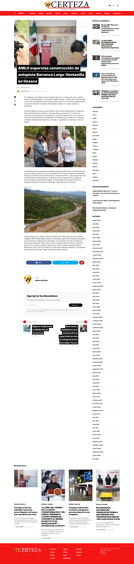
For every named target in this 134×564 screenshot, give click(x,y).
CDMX (94, 118)
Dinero (95, 128)
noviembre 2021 (98, 403)
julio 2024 (96, 293)
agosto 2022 (96, 372)
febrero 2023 (97, 352)
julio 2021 (96, 417)
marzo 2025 (96, 279)
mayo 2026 (96, 231)
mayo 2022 (96, 383)
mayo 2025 (96, 272)
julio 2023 (96, 334)
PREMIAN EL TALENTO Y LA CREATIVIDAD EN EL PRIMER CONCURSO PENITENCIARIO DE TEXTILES (110, 94)
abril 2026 (96, 234)
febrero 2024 (97, 310)
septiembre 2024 (98, 286)
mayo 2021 (96, 424)
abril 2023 (96, 345)
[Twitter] (113, 5)
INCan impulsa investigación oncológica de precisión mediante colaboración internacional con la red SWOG (110, 60)
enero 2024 (96, 314)
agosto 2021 (96, 414)
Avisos (95, 115)
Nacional (95, 160)
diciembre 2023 (97, 317)
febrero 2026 (97, 241)
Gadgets (95, 142)
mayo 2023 (96, 341)
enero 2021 (96, 438)
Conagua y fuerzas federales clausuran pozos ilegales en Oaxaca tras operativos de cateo (25, 511)
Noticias (95, 163)
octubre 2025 (97, 255)
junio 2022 (96, 379)
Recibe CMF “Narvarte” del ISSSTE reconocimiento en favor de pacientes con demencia (110, 28)
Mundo (95, 156)
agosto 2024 (96, 289)
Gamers (95, 146)
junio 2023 (96, 338)
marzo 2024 (96, 307)
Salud (94, 173)
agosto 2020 (96, 455)
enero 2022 (96, 396)
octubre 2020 (97, 448)
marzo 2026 (96, 237)
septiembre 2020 (98, 452)
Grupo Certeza (41, 280)
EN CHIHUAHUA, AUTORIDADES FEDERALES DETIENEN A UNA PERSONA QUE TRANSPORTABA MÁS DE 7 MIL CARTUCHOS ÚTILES (108, 513)
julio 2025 (96, 265)
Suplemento (67, 558)
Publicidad (103, 553)
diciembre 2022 (97, 358)
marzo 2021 (96, 431)
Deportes (95, 125)
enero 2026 (96, 244)
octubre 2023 (97, 324)
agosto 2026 (96, 220)
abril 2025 (96, 275)
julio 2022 (96, 376)
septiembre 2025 (98, 258)
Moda (94, 153)
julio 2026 (96, 224)
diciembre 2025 (97, 248)
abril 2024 (96, 303)
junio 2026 (96, 227)
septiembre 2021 (98, 410)
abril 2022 (96, 386)
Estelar (95, 139)
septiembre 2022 (98, 369)
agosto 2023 (96, 331)
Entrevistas (96, 135)
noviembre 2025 (98, 251)
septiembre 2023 (98, 327)
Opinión (52, 558)
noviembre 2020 (98, 445)
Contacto (102, 552)
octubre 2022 (97, 365)
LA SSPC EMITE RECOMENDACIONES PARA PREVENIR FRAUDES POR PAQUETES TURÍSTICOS (110, 44)
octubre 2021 (97, 407)
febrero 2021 (97, 434)
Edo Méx (79, 549)
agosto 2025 (96, 262)
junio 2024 (96, 296)
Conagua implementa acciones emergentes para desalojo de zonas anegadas (79, 511)
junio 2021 (96, 421)
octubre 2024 (97, 282)
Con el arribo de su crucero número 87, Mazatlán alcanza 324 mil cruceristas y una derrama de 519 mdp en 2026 (109, 78)
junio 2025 (96, 269)
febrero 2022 (97, 393)
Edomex (95, 132)
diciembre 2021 (97, 400)
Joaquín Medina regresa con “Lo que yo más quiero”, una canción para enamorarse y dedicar (106, 193)
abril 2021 (96, 428)
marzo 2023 (96, 348)
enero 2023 (96, 355)
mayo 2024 (96, 300)
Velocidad (96, 180)
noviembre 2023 (98, 320)
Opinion (95, 166)
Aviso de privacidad (105, 550)
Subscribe (75, 305)
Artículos (95, 111)
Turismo (95, 177)
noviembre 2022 (98, 362)
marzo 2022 (96, 390)
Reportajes (96, 170)
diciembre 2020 (97, 441)
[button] (15, 13)
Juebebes (96, 149)
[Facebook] (109, 5)
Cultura (95, 122)
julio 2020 (96, 459)
